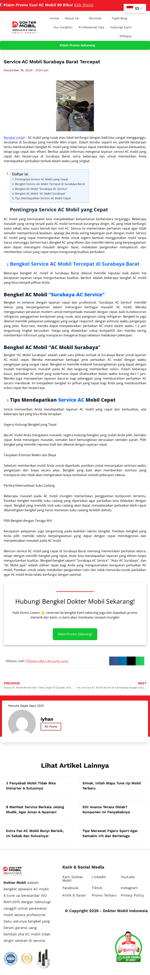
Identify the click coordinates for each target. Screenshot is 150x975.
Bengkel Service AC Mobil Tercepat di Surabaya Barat (50, 184)
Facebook (70, 888)
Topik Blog (119, 18)
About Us (72, 18)
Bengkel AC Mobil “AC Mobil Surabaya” (40, 193)
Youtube (128, 877)
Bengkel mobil (14, 137)
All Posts (51, 726)
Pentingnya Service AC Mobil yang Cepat (41, 179)
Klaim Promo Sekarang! (75, 634)
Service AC (71, 399)
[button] (113, 661)
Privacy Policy (132, 895)
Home (54, 18)
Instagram (129, 888)
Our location (63, 27)
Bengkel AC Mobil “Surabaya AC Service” (41, 189)
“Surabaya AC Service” (76, 294)
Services (95, 18)
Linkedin (99, 877)
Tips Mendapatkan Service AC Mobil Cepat (43, 198)
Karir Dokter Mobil (72, 878)
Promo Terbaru (104, 895)
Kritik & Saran (74, 895)
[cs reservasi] (128, 947)
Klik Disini (74, 5)
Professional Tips (91, 27)
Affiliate (125, 36)
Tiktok (97, 888)
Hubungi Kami (120, 27)
